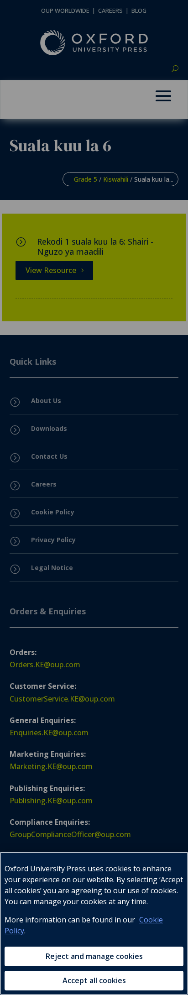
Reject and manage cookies (94, 956)
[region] (94, 923)
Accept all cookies (94, 980)
